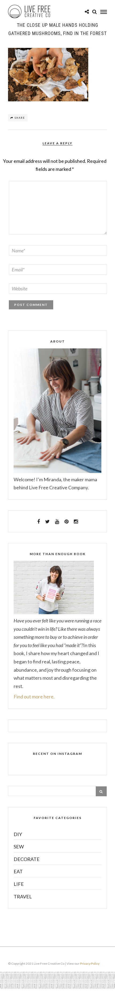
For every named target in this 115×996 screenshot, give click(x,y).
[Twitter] (47, 521)
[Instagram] (76, 521)
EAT (18, 871)
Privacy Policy (89, 964)
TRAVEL (23, 896)
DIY (18, 834)
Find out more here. (34, 696)
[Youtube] (57, 521)
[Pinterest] (66, 521)
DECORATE (27, 859)
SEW (19, 846)
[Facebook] (38, 521)
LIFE (19, 884)
